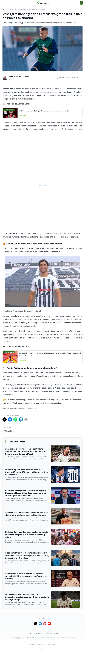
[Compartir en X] (4, 419)
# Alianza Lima (8, 431)
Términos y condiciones (34, 633)
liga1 (9, 9)
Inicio (4, 9)
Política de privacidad (52, 633)
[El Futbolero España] (42, 3)
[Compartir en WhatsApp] (15, 419)
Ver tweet (42, 185)
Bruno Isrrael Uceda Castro (19, 76)
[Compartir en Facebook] (10, 419)
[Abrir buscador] (81, 3)
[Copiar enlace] (26, 419)
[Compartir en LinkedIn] (21, 419)
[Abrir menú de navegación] (3, 3)
